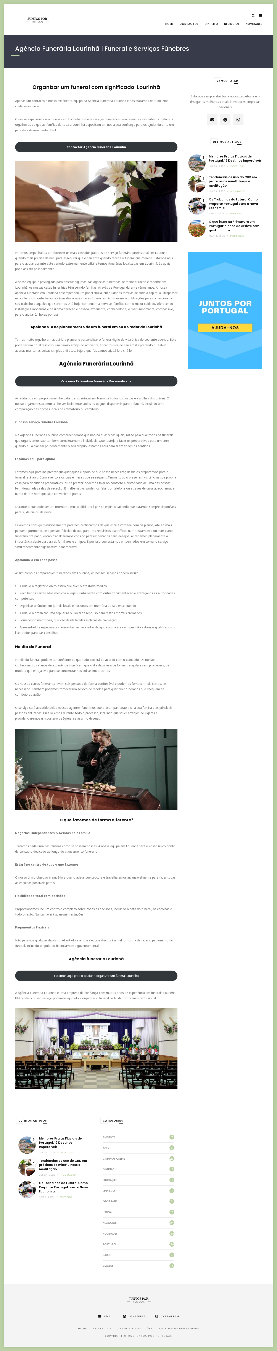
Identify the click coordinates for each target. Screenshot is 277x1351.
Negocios (232, 24)
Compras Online (114, 1158)
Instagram (170, 1316)
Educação (110, 1180)
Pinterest (137, 1316)
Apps (106, 1148)
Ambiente (109, 1137)
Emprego (236, 213)
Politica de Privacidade (179, 1328)
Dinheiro (211, 24)
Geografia (110, 1201)
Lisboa (107, 1212)
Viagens (108, 1266)
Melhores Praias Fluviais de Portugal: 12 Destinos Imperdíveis (235, 158)
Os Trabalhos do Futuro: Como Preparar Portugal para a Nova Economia (233, 203)
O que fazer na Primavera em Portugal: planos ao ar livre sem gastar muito (234, 226)
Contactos (189, 24)
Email (108, 1316)
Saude (107, 1255)
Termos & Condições (135, 1328)
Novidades (254, 24)
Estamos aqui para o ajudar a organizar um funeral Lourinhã (96, 976)
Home (169, 24)
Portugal (237, 166)
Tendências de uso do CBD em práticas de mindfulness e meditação (233, 181)
